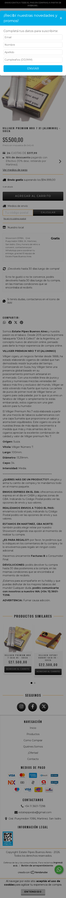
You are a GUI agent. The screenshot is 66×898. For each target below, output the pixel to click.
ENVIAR (33, 68)
